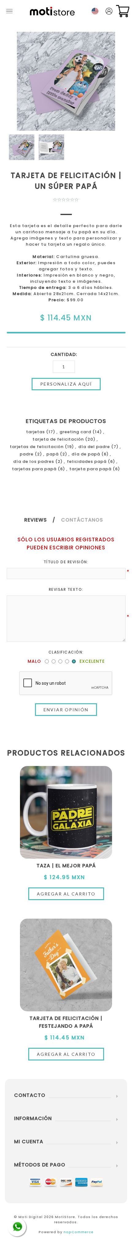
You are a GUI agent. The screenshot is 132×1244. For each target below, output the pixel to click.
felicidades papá (87, 461)
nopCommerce (79, 1231)
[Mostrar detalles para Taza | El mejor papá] (66, 812)
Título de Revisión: (66, 562)
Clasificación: (66, 652)
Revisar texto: (66, 589)
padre (26, 454)
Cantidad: (64, 354)
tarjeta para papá (90, 469)
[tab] (42, 520)
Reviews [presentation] (35, 519)
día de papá (86, 454)
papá (52, 454)
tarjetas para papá (34, 469)
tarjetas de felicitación (37, 447)
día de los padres (33, 461)
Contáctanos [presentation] (82, 519)
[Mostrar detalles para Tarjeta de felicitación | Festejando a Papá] (66, 965)
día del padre (94, 447)
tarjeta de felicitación (58, 439)
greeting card (75, 432)
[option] (22, 147)
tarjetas (35, 432)
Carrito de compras (123, 11)
